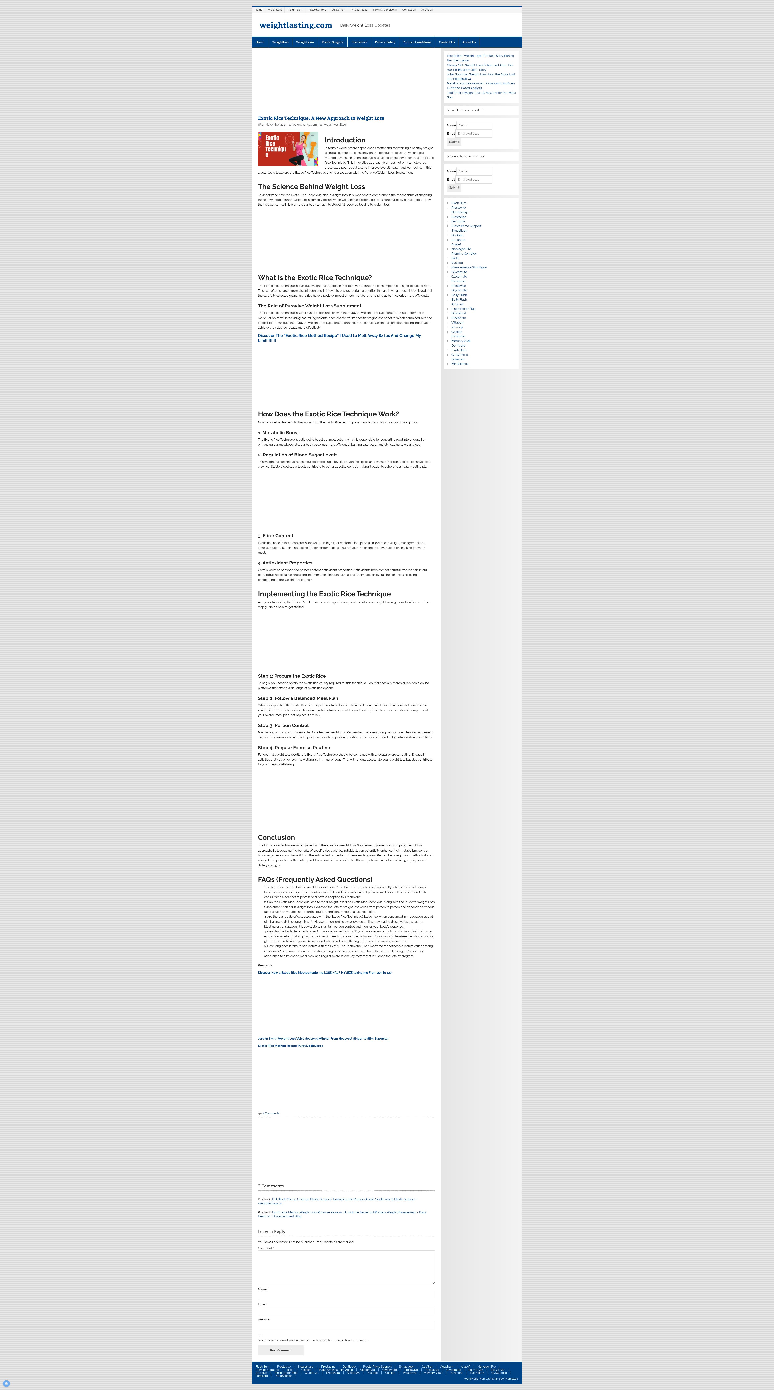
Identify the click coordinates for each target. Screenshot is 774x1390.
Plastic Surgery (317, 9)
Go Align (457, 235)
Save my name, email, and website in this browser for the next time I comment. (313, 1340)
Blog (343, 124)
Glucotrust (459, 313)
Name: (451, 125)
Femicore (458, 359)
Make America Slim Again (469, 267)
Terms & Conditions (385, 9)
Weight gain (294, 9)
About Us (427, 9)
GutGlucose (460, 355)
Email (262, 1304)
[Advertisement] (346, 83)
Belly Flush (459, 295)
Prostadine (459, 217)
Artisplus (457, 304)
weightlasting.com (296, 25)
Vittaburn (458, 322)
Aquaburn (458, 240)
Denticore (458, 221)
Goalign (457, 332)
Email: (451, 133)
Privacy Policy (358, 9)
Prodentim (459, 318)
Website (263, 1319)
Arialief (456, 244)
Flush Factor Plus (463, 309)
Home (258, 9)
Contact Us (409, 9)
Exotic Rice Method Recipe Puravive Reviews (290, 1046)
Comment (266, 1248)
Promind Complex (464, 253)
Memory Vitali (461, 341)
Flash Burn (459, 203)
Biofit (455, 258)
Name (263, 1289)
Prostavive (459, 207)
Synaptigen (459, 230)
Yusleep (457, 263)
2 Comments (271, 1113)
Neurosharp (460, 212)
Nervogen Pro (461, 249)
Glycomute (459, 272)
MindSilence (460, 364)
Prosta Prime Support (466, 226)
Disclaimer (338, 9)
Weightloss (275, 9)
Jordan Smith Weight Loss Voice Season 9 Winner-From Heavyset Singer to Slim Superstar (323, 1038)
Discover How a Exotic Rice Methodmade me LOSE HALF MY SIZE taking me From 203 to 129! (325, 973)
